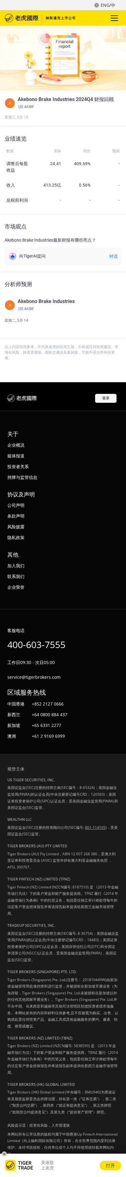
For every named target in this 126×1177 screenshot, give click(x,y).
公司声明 (15, 505)
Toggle (115, 18)
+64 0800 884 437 (49, 714)
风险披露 (15, 527)
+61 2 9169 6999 (48, 736)
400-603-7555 (36, 644)
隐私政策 (15, 537)
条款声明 (15, 516)
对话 (113, 256)
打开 (110, 1165)
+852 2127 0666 (48, 704)
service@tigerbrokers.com (34, 677)
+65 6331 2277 (46, 725)
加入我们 (15, 566)
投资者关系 (18, 466)
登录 (105, 398)
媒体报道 (15, 456)
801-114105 (95, 827)
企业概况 (15, 445)
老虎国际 (40, 18)
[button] (63, 103)
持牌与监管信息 (22, 477)
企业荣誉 (15, 587)
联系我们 (15, 576)
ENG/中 (108, 5)
